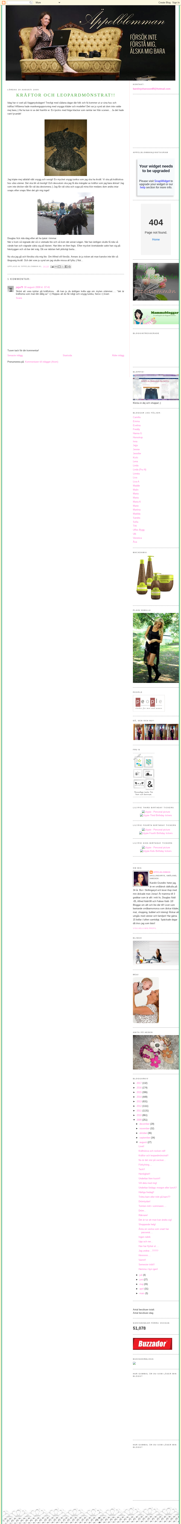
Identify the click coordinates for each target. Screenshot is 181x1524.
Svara (19, 298)
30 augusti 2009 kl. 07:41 (37, 287)
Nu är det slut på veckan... (152, 1160)
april (141, 1288)
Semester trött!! (147, 1264)
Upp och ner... (146, 1241)
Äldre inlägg (118, 355)
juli (141, 1275)
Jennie (136, 449)
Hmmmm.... (145, 1255)
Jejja (135, 445)
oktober (143, 1133)
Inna (135, 441)
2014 (139, 1097)
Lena (135, 461)
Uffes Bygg (138, 529)
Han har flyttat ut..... (149, 1246)
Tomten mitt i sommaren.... (152, 1206)
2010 (139, 1115)
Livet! (141, 1146)
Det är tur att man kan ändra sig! (155, 1219)
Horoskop (138, 437)
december (144, 1124)
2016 (139, 1087)
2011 (139, 1110)
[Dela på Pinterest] (69, 266)
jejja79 (19, 287)
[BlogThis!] (59, 266)
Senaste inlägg (15, 355)
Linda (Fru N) (139, 469)
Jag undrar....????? (148, 1250)
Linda (135, 465)
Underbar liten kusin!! (149, 1178)
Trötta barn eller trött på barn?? (154, 1197)
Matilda (136, 513)
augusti (143, 1142)
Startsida (67, 355)
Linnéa (136, 473)
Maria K (137, 501)
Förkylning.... (145, 1164)
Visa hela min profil (144, 928)
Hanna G (137, 433)
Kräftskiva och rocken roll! (152, 1151)
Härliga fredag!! (146, 1192)
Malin (135, 489)
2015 (139, 1092)
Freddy (136, 429)
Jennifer (137, 453)
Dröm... (142, 1210)
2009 (139, 1119)
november (144, 1128)
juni (141, 1279)
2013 (139, 1101)
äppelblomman (161, 872)
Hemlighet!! (144, 1174)
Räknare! (143, 1215)
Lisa (135, 477)
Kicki (135, 457)
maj (141, 1284)
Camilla (137, 417)
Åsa (135, 542)
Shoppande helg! (147, 1224)
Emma (136, 421)
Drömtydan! (144, 1201)
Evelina (137, 425)
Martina (137, 509)
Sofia (135, 522)
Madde (136, 485)
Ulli (134, 534)
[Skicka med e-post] (56, 266)
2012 (139, 1106)
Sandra (136, 517)
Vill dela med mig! (148, 1183)
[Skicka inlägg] (52, 267)
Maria (136, 493)
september (145, 1137)
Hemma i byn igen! (148, 1269)
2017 (139, 1083)
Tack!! (142, 1169)
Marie (136, 505)
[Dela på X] (63, 266)
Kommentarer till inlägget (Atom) (41, 361)
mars (142, 1293)
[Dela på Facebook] (66, 266)
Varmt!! (142, 1260)
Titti (135, 525)
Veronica (137, 538)
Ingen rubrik (145, 1237)
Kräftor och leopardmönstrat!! (153, 1155)
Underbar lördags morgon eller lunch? (158, 1187)
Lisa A (136, 481)
